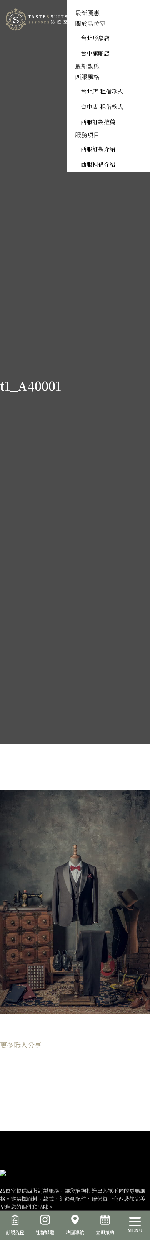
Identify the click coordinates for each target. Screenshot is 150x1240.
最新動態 (87, 66)
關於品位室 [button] (90, 23)
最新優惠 (87, 12)
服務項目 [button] (87, 134)
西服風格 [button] (87, 76)
